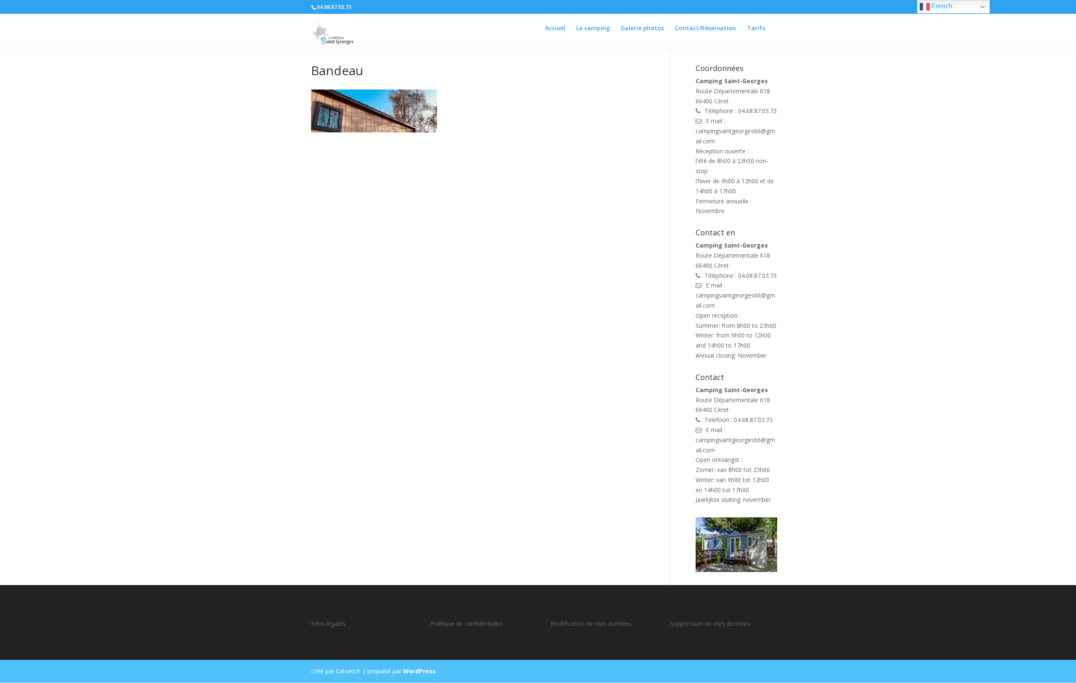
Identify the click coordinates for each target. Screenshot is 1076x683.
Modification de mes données (591, 624)
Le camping (593, 28)
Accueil (555, 28)
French (941, 6)
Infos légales (328, 624)
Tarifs (756, 28)
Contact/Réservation (705, 28)
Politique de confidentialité (467, 624)
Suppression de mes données (710, 624)
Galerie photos (642, 28)
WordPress (419, 671)
